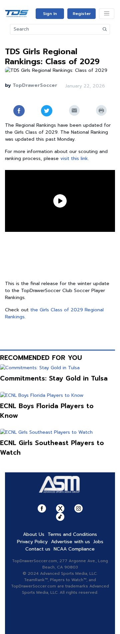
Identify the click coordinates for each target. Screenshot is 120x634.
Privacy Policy (32, 541)
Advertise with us (70, 541)
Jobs (98, 541)
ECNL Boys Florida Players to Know (47, 410)
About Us (33, 534)
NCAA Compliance (74, 549)
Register (82, 14)
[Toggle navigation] (106, 13)
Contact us (37, 549)
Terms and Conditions (72, 534)
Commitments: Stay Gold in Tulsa (54, 378)
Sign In (50, 14)
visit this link (74, 158)
